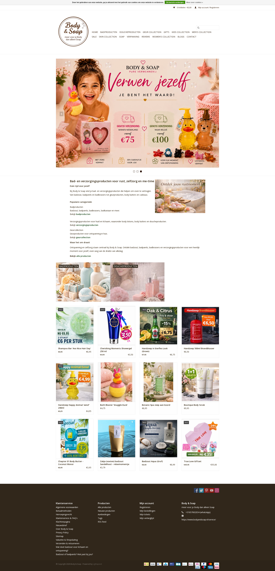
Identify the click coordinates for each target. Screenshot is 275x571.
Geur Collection (152, 32)
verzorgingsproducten (87, 225)
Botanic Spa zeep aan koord (156, 405)
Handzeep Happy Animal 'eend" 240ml (74, 406)
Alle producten (104, 507)
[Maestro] (204, 567)
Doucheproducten (129, 32)
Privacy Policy (62, 532)
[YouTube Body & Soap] (211, 490)
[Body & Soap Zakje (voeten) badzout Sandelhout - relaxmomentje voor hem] (116, 438)
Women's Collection (163, 36)
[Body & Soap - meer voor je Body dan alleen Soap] (73, 32)
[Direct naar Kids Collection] (137, 113)
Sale (94, 36)
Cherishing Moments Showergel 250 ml (116, 350)
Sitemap (59, 536)
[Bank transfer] (152, 564)
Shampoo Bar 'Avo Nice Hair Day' (74, 348)
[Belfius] (190, 564)
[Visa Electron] (197, 567)
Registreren (145, 507)
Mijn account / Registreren (208, 7)
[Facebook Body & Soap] (196, 490)
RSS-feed (102, 521)
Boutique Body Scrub (194, 405)
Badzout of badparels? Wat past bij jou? (74, 554)
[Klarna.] (216, 567)
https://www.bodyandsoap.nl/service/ (199, 519)
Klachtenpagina (63, 521)
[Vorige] (61, 114)
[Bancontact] (159, 564)
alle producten (83, 256)
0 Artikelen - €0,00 (184, 7)
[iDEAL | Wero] (146, 564)
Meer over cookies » (194, 2)
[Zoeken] (198, 27)
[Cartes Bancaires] (178, 564)
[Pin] (171, 564)
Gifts (166, 32)
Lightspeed (97, 564)
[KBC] (165, 564)
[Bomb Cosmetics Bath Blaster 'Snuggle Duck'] (116, 382)
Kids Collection (180, 32)
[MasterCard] (210, 564)
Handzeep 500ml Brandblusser (199, 348)
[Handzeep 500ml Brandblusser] (200, 325)
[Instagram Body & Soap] (217, 490)
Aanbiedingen (104, 514)
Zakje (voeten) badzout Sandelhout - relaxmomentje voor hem (114, 463)
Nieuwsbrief (61, 525)
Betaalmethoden (63, 510)
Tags (100, 518)
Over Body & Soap (64, 529)
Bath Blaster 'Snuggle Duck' (114, 405)
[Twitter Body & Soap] (201, 490)
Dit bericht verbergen (175, 2)
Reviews (146, 36)
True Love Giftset (192, 461)
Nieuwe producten (106, 510)
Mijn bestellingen (147, 510)
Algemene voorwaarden (67, 507)
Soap (121, 36)
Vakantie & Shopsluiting (67, 539)
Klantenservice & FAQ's (66, 518)
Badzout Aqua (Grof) (152, 461)
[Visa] (216, 564)
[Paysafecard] (184, 564)
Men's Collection (201, 32)
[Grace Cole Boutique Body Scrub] (200, 382)
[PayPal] (203, 564)
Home (95, 32)
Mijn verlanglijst (147, 518)
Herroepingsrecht (64, 514)
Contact (191, 36)
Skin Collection (108, 36)
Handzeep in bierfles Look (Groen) (155, 350)
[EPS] (197, 564)
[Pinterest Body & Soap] (206, 490)
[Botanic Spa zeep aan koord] (158, 382)
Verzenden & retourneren (67, 543)
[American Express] (210, 567)
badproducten (83, 214)
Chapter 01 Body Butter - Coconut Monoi (70, 463)
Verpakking (133, 36)
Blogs (181, 36)
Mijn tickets (145, 514)
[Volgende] (213, 114)
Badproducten (108, 32)
